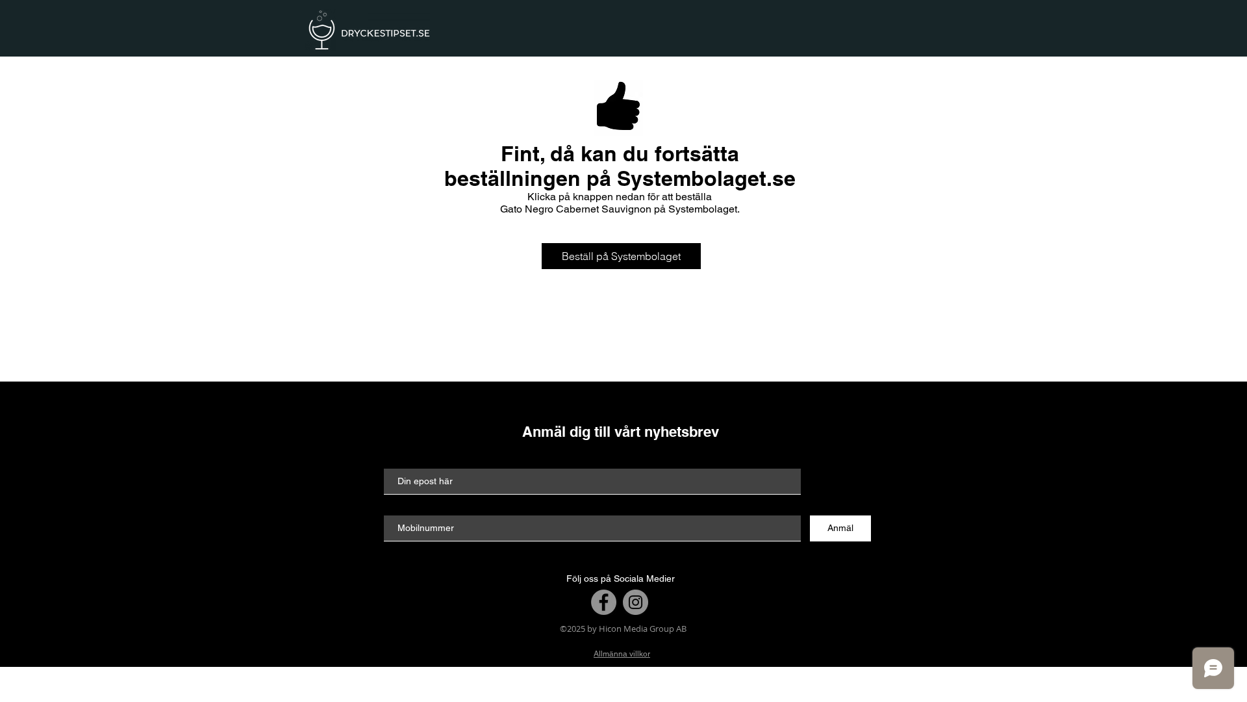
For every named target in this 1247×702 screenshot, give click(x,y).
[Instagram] (635, 602)
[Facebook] (603, 602)
